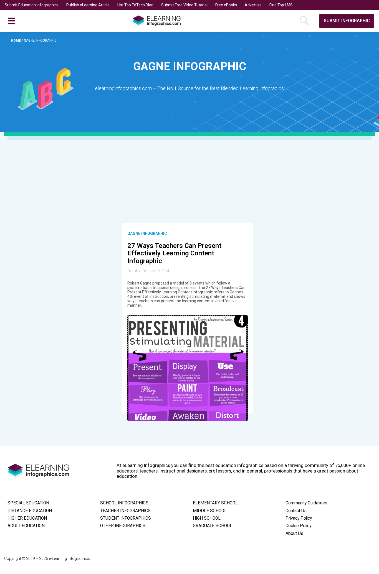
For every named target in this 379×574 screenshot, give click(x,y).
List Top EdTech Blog (135, 5)
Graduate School (212, 525)
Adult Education (26, 525)
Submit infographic (347, 20)
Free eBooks (226, 5)
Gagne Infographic (147, 233)
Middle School (210, 510)
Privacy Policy (298, 518)
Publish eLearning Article (88, 5)
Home (16, 40)
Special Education (28, 503)
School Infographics (124, 503)
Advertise (253, 5)
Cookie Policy (298, 525)
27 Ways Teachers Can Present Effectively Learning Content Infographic (174, 253)
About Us (294, 533)
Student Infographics (125, 518)
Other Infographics (122, 525)
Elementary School (215, 503)
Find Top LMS (281, 5)
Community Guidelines (306, 503)
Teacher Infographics (125, 510)
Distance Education (29, 510)
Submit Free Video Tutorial (184, 5)
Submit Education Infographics (32, 5)
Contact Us (296, 510)
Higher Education (27, 518)
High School (207, 518)
